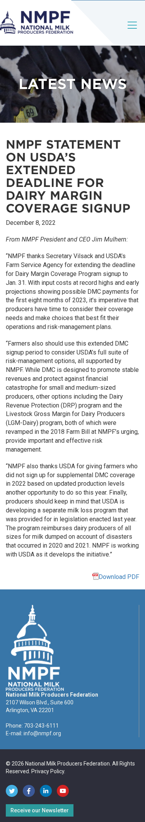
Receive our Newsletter (39, 810)
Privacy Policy (47, 771)
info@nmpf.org (42, 733)
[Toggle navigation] (132, 31)
